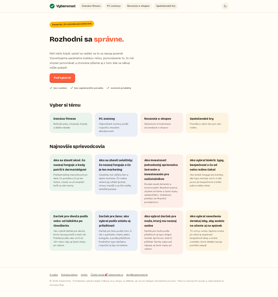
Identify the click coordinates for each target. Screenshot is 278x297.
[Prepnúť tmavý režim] (225, 6)
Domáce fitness (91, 6)
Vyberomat (66, 6)
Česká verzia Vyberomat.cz (107, 274)
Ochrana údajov (69, 274)
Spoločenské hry (165, 6)
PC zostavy (113, 6)
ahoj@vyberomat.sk (137, 274)
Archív (84, 274)
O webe (54, 274)
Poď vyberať (62, 77)
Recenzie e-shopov (138, 6)
